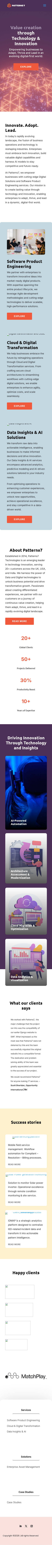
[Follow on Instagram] (31, 1526)
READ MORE (14, 1164)
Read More (19, 621)
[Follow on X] (26, 1526)
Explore (26, 66)
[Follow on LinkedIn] (20, 1526)
